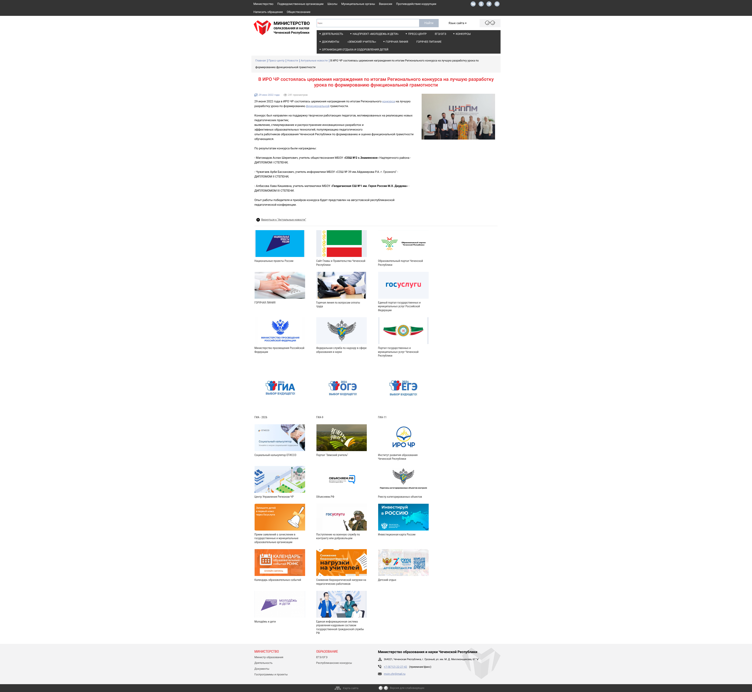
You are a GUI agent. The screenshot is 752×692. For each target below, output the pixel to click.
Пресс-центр (417, 34)
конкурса (388, 101)
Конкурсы (463, 34)
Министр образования (268, 657)
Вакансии (385, 4)
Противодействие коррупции (416, 4)
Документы (330, 41)
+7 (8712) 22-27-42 (395, 667)
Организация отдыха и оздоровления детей (355, 49)
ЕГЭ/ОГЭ (440, 34)
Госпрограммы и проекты (271, 674)
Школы (332, 4)
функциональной (317, 106)
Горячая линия (397, 41)
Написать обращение (268, 12)
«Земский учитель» (361, 41)
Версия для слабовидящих (407, 688)
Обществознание (298, 12)
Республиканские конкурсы (334, 663)
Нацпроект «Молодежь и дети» (376, 34)
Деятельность (332, 34)
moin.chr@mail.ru (394, 674)
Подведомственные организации (300, 4)
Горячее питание (428, 41)
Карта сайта (350, 688)
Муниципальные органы (358, 4)
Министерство (263, 4)
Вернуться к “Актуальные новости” (283, 219)
